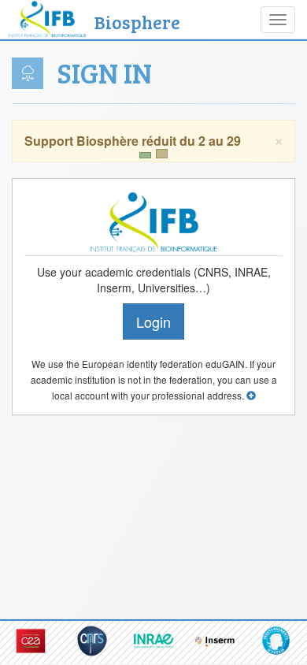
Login (153, 321)
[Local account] (251, 395)
